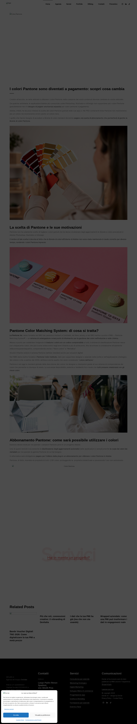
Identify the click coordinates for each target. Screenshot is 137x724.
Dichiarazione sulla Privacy (33, 720)
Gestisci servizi (9, 709)
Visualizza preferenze (42, 715)
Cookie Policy (20, 720)
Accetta (16, 715)
